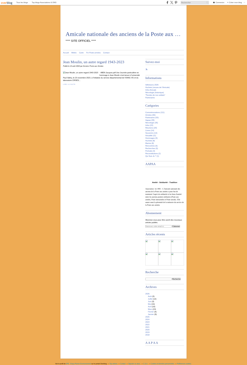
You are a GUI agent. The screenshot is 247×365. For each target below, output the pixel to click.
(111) (155, 112)
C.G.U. (145, 364)
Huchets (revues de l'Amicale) (157, 87)
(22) (149, 125)
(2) (153, 153)
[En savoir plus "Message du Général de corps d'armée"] (151, 246)
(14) (149, 130)
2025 (147, 317)
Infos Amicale (150, 90)
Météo (74, 53)
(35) (151, 123)
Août (150, 296)
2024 (147, 319)
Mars (150, 309)
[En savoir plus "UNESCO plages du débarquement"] (177, 246)
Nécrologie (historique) (154, 92)
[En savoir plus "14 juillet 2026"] (177, 259)
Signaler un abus (134, 364)
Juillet (150, 299)
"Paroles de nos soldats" (155, 95)
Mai (149, 304)
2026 (147, 294)
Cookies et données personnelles (162, 364)
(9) (151, 138)
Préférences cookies (184, 364)
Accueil (66, 53)
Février (151, 312)
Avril (149, 307)
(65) (150, 115)
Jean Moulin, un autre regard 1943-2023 (93, 62)
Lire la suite (69, 84)
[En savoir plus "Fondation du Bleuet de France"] (151, 259)
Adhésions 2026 (151, 85)
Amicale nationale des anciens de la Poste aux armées (123, 34)
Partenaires (150, 98)
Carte (81, 53)
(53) (152, 117)
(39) (150, 120)
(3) (150, 151)
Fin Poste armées (93, 53)
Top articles (113, 364)
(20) (151, 128)
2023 (147, 322)
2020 (147, 330)
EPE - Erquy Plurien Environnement (78, 364)
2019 (147, 332)
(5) (151, 148)
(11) (150, 135)
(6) (151, 146)
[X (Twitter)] (171, 2)
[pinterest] (176, 2)
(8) (150, 141)
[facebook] (167, 2)
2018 (147, 335)
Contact (106, 53)
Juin (149, 301)
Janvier (151, 314)
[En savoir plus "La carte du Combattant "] (164, 246)
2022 (147, 325)
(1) (152, 156)
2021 (147, 327)
